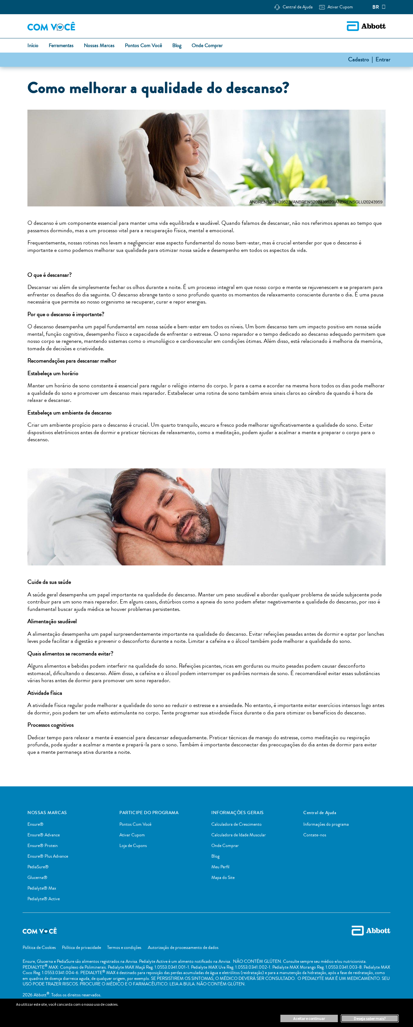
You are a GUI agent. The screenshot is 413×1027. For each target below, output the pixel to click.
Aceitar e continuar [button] (309, 1018)
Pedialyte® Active (43, 899)
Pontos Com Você (135, 824)
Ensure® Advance (43, 835)
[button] (340, 7)
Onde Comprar (225, 846)
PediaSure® (38, 867)
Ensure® (35, 824)
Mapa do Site (223, 877)
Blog (215, 856)
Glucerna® (37, 877)
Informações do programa (326, 824)
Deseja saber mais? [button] (370, 1018)
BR (375, 7)
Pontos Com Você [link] (143, 46)
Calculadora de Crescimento (236, 824)
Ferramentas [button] (61, 46)
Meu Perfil (220, 867)
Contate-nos (314, 835)
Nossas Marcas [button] (99, 46)
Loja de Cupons (133, 846)
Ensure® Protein (42, 846)
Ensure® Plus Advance (47, 856)
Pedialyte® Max (41, 888)
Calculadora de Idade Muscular (238, 835)
